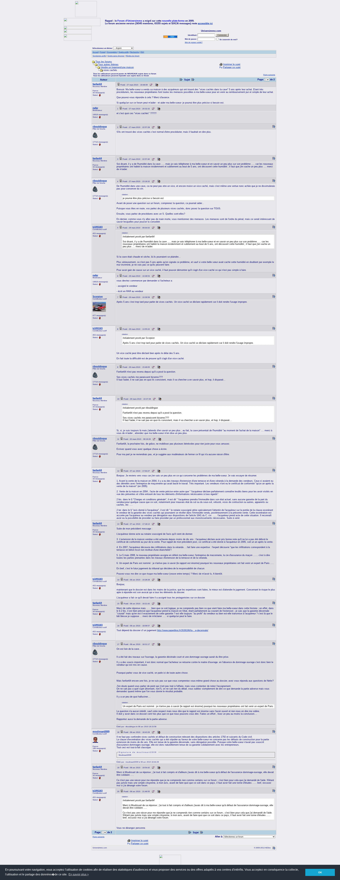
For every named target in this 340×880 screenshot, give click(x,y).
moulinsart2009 (101, 731)
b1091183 (98, 227)
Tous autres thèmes (108, 64)
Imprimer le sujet (231, 64)
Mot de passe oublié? (194, 42)
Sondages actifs (99, 56)
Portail (102, 52)
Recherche (134, 52)
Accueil (95, 52)
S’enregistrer (112, 52)
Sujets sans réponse (115, 56)
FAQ (142, 52)
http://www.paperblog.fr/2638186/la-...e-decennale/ (182, 630)
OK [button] (320, 872)
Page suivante (269, 75)
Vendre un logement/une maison (117, 67)
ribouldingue (100, 126)
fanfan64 (97, 84)
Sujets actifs (124, 52)
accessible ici (205, 23)
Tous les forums (103, 61)
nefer (95, 108)
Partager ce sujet (231, 67)
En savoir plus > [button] (79, 874)
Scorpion (98, 296)
